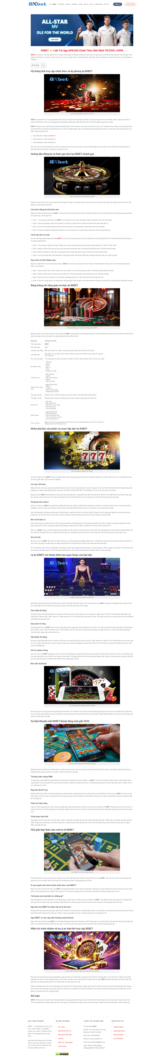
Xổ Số (80, 4)
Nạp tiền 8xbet (119, 1035)
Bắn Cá (86, 4)
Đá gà (92, 4)
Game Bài (74, 4)
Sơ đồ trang (62, 1046)
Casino (67, 4)
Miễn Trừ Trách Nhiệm (65, 1042)
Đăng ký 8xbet (118, 1027)
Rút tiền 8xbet (118, 1038)
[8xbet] (37, 4)
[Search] (50, 4)
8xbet (54, 4)
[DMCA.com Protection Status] (62, 1054)
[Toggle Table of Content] (42, 65)
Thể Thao (61, 4)
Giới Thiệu (61, 1027)
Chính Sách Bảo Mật (65, 1035)
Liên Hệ (60, 1038)
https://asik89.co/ (49, 136)
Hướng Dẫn (98, 4)
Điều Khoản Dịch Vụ (64, 1031)
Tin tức (106, 4)
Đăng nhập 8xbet (119, 1031)
